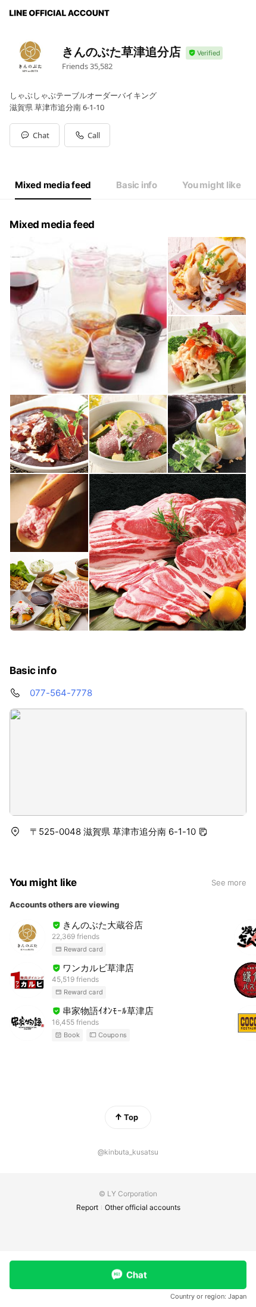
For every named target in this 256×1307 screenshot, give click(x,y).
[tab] (53, 185)
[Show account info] (204, 53)
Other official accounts (142, 1207)
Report (87, 1207)
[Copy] (203, 832)
